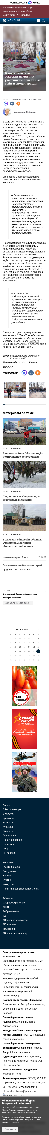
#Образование (11, 911)
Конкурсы (8, 884)
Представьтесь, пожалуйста (17, 569)
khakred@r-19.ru (12, 1073)
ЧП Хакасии (9, 852)
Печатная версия (12, 839)
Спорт (6, 848)
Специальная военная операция (18, 8)
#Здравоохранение (14, 902)
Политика (8, 844)
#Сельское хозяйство (15, 920)
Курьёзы (8, 826)
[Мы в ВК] (12, 104)
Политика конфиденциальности (21, 888)
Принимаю (10, 1129)
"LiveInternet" (30, 1113)
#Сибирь (8, 898)
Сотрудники (9, 871)
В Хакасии (35, 99)
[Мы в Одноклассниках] (18, 104)
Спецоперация (18, 355)
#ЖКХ (6, 907)
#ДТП (6, 915)
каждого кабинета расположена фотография (23, 342)
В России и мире (12, 809)
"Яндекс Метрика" (17, 1113)
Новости (7, 875)
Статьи (7, 880)
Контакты (8, 862)
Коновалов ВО (18, 358)
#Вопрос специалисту (15, 933)
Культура (8, 822)
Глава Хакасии (10, 11)
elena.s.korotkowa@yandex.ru (19, 1091)
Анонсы (7, 805)
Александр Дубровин (25, 112)
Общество (8, 831)
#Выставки (9, 928)
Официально (10, 835)
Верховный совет (25, 11)
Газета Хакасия (12, 867)
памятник (33, 355)
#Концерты (9, 924)
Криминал (8, 818)
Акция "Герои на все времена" (16, 15)
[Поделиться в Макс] (6, 104)
